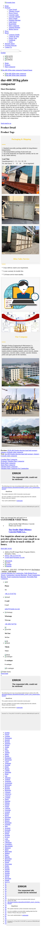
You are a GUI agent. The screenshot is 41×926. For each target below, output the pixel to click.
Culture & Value (14, 36)
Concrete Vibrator (14, 16)
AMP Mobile (12, 571)
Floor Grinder (13, 18)
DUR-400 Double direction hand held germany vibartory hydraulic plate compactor (19, 451)
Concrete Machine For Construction (12, 573)
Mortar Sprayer (13, 29)
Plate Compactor (14, 25)
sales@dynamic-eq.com (12, 609)
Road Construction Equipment (16, 577)
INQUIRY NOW (6, 548)
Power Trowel (13, 13)
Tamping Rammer (14, 27)
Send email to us (6, 123)
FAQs (11, 42)
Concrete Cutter (14, 15)
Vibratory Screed (14, 11)
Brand (7, 33)
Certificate (12, 40)
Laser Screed (13, 9)
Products (7, 7)
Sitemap (4, 571)
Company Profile (14, 34)
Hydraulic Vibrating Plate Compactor (12, 461)
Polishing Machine (14, 20)
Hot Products (36, 569)
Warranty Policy (10, 43)
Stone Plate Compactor (8, 465)
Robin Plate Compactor (8, 463)
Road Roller (12, 24)
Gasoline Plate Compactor (9, 459)
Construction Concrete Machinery (16, 575)
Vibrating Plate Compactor (9, 466)
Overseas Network (11, 45)
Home (7, 6)
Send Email (4, 673)
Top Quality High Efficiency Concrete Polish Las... (20, 531)
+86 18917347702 (10, 624)
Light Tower (13, 22)
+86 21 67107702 (10, 594)
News (6, 31)
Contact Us (8, 47)
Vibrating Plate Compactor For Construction (15, 468)
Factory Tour (13, 38)
